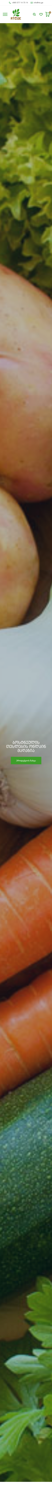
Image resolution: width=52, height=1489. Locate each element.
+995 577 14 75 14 (20, 3)
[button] (34, 14)
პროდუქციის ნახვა (26, 760)
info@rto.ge (38, 3)
